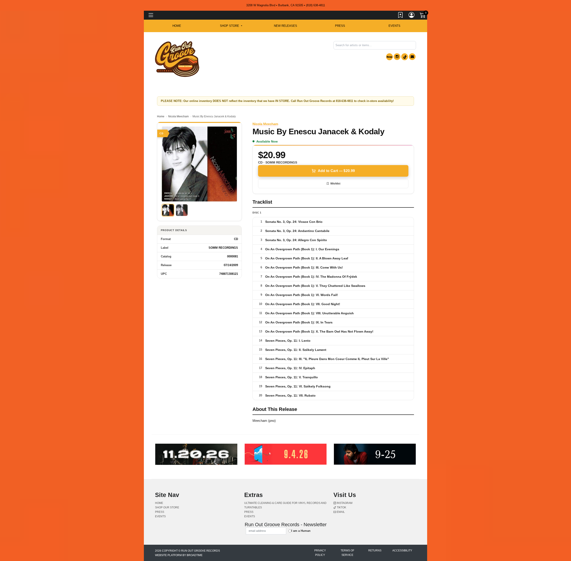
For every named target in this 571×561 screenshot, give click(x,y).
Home (160, 116)
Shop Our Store (167, 507)
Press (340, 25)
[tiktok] (404, 57)
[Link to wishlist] (400, 16)
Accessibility (402, 550)
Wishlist (335, 183)
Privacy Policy (320, 553)
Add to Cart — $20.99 (336, 171)
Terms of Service (347, 553)
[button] (231, 26)
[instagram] (397, 56)
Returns (374, 550)
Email (340, 511)
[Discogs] (389, 57)
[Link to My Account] (412, 16)
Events (394, 25)
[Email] (412, 56)
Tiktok (341, 507)
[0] (423, 16)
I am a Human (300, 530)
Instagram (344, 503)
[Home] (177, 58)
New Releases (285, 25)
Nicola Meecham (178, 116)
